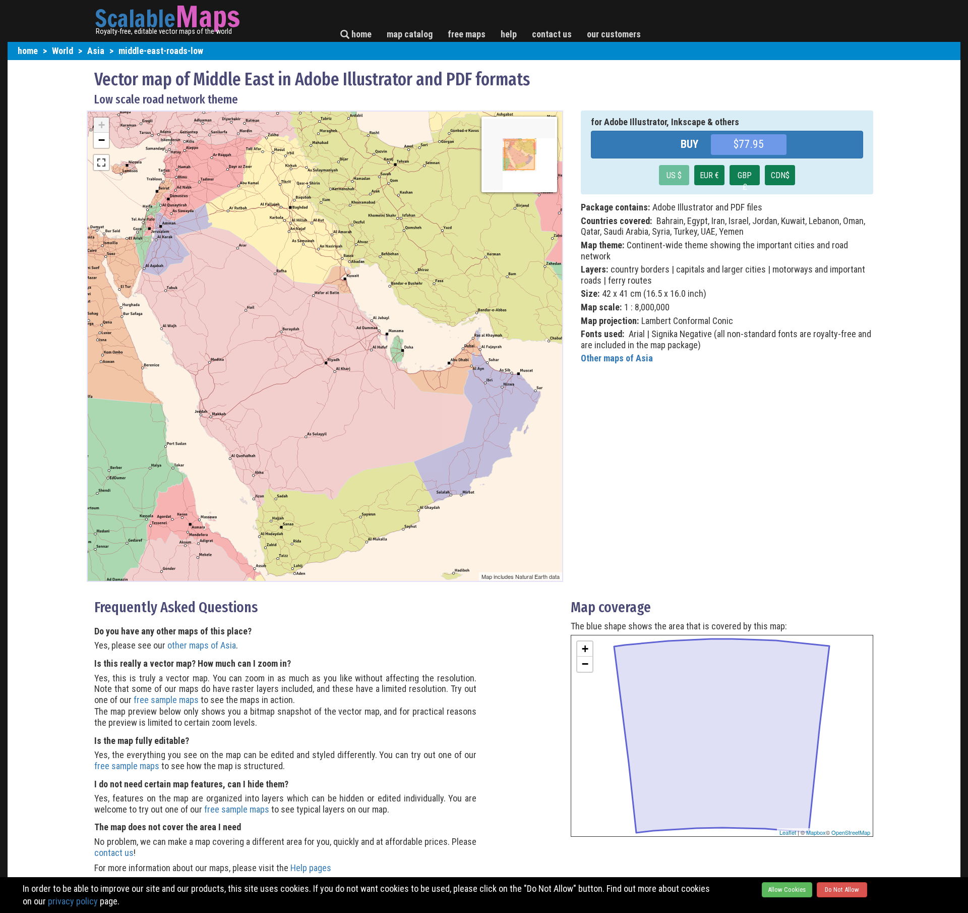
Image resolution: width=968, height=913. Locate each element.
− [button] (101, 140)
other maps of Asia (201, 645)
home (360, 34)
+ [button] (101, 125)
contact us (552, 34)
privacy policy (73, 901)
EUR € (709, 175)
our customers (614, 34)
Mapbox (816, 832)
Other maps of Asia (617, 358)
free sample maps (166, 699)
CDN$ (780, 175)
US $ (674, 175)
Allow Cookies (787, 889)
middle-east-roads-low (160, 50)
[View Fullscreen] (101, 162)
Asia (95, 50)
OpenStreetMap (850, 832)
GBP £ (745, 178)
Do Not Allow (842, 889)
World (62, 50)
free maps (467, 34)
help (509, 34)
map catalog (410, 34)
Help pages (310, 868)
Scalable (135, 18)
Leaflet (787, 832)
